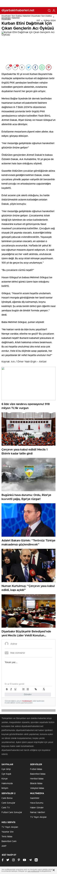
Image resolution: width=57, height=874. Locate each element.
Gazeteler (34, 798)
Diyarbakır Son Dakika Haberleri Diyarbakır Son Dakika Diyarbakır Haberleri (27, 17)
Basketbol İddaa (37, 774)
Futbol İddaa (36, 769)
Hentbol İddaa (36, 779)
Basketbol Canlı (9, 841)
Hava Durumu (36, 803)
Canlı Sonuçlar (8, 803)
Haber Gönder (37, 808)
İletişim (5, 788)
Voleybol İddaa (37, 788)
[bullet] (28, 689)
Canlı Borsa (7, 798)
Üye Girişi (6, 769)
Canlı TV (6, 808)
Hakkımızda (7, 783)
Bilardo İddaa (36, 783)
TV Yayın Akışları (38, 817)
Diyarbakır (6, 19)
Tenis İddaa (7, 837)
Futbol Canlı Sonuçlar (12, 812)
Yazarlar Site (8, 832)
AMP (4, 846)
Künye (5, 779)
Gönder (28, 694)
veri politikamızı (33, 871)
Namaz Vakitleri (37, 812)
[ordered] (23, 689)
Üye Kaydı (6, 774)
